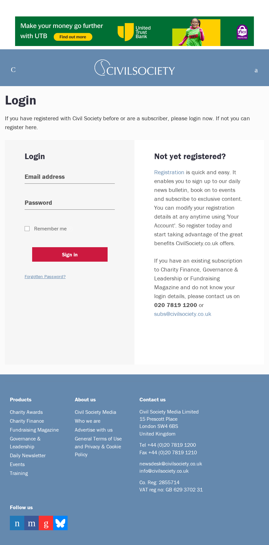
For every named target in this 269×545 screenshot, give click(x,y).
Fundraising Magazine (34, 429)
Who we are (87, 420)
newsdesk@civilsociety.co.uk (170, 463)
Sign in (70, 254)
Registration (169, 172)
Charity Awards (26, 412)
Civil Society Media (95, 412)
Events (17, 464)
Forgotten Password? (45, 276)
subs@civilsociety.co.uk (182, 314)
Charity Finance (27, 420)
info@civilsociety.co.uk (164, 470)
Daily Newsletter (28, 455)
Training (19, 473)
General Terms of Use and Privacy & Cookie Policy (98, 446)
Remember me (50, 228)
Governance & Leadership (25, 442)
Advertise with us (94, 429)
